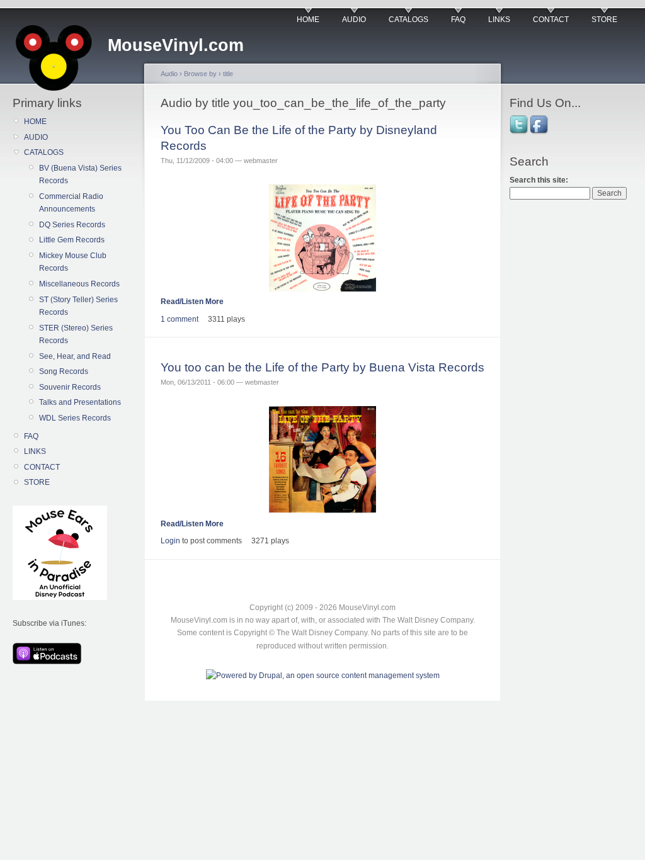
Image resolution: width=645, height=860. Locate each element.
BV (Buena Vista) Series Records (80, 174)
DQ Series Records (72, 224)
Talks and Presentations (80, 402)
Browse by (200, 73)
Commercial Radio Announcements (71, 202)
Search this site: (539, 180)
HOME (308, 19)
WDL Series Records (75, 418)
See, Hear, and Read (75, 356)
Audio (169, 73)
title (228, 73)
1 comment (179, 319)
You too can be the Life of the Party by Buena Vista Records (322, 367)
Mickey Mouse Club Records (72, 262)
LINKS (499, 19)
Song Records (63, 371)
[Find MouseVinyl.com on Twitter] (520, 132)
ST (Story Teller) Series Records (78, 306)
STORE (604, 19)
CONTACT (551, 19)
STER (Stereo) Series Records (76, 334)
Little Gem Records (72, 239)
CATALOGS (408, 19)
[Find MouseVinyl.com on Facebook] (540, 132)
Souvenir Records (70, 387)
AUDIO (354, 19)
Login (170, 540)
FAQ (458, 19)
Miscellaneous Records (79, 284)
